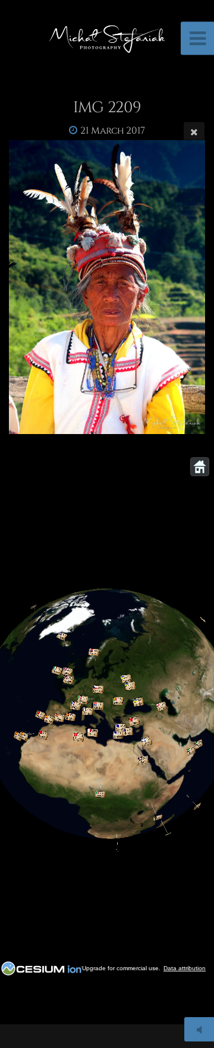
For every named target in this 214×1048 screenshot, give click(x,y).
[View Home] (199, 466)
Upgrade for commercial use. (121, 968)
